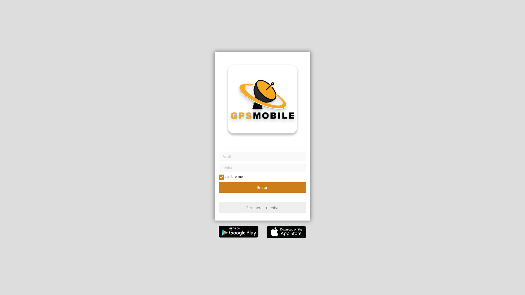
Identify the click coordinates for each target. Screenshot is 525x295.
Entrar (262, 187)
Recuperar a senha (262, 207)
